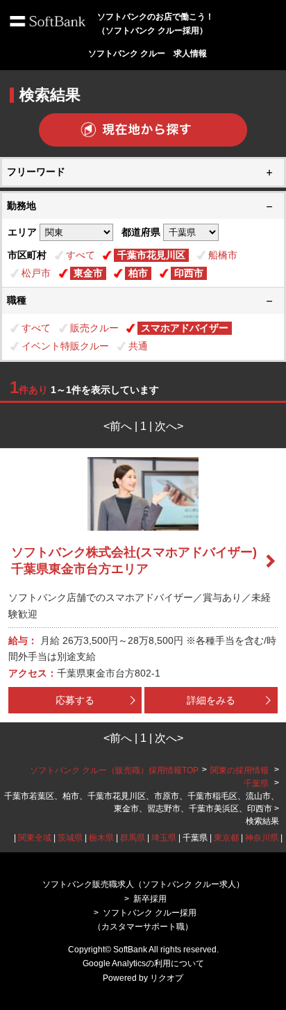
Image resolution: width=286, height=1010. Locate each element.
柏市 (138, 273)
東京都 (226, 838)
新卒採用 (150, 899)
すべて (80, 254)
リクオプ (166, 978)
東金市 (88, 273)
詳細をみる (211, 700)
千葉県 (256, 783)
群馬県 (132, 838)
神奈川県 (261, 838)
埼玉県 (163, 838)
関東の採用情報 (240, 770)
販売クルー (94, 327)
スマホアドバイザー (184, 327)
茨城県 (70, 838)
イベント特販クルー (65, 345)
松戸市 (36, 273)
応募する (75, 700)
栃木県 (101, 838)
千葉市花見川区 (151, 254)
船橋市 (222, 254)
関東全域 (34, 838)
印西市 (188, 273)
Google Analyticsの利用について (143, 963)
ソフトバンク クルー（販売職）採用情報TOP (114, 770)
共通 (138, 345)
